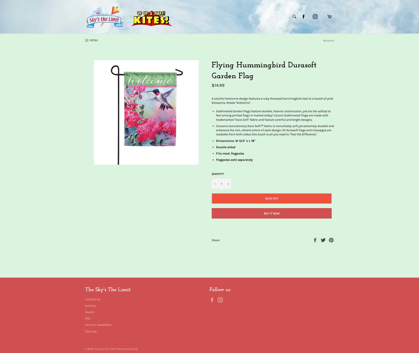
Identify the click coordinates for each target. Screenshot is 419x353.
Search (89, 312)
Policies (90, 306)
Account (328, 40)
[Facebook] (303, 16)
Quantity (218, 173)
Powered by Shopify (127, 349)
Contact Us (92, 299)
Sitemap (91, 331)
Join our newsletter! (98, 325)
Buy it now (272, 213)
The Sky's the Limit (104, 349)
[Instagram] (315, 16)
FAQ (87, 318)
